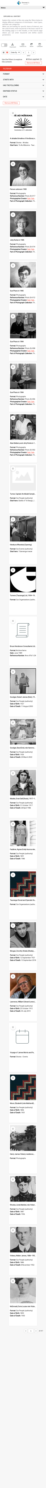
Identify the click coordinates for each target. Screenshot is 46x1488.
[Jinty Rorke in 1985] (23, 224)
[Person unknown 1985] (23, 173)
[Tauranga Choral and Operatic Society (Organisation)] (23, 884)
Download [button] (13, 45)
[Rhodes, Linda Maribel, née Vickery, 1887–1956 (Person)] (23, 1189)
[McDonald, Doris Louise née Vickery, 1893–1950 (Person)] (23, 1290)
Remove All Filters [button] (33, 63)
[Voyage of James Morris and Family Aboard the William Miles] (23, 1036)
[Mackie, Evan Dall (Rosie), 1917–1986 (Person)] (23, 782)
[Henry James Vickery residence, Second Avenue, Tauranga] (23, 1138)
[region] (23, 86)
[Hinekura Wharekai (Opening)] (23, 528)
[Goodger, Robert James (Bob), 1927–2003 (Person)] (23, 681)
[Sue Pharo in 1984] (23, 325)
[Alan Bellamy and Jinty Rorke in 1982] (23, 427)
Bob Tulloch (31, 198)
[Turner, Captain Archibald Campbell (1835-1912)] (23, 478)
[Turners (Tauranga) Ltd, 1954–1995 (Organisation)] (23, 579)
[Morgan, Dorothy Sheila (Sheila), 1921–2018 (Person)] (23, 935)
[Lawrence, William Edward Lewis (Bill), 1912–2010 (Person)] (23, 985)
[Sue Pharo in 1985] (23, 275)
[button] (22, 45)
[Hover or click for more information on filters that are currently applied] (41, 59)
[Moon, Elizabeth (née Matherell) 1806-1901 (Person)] (23, 1087)
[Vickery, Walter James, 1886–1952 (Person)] (23, 1239)
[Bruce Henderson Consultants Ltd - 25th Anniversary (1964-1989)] (23, 630)
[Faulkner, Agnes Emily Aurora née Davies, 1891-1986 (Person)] (23, 833)
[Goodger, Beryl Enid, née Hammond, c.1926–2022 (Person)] (23, 732)
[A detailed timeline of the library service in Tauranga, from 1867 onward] (23, 122)
